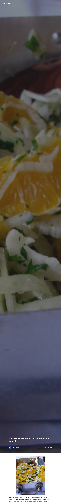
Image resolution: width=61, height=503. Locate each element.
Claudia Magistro (15, 447)
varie (10, 435)
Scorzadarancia (7, 3)
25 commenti (49, 447)
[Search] (55, 3)
